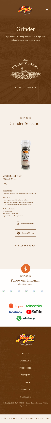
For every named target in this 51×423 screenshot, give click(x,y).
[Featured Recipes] (25, 227)
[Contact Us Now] (25, 237)
